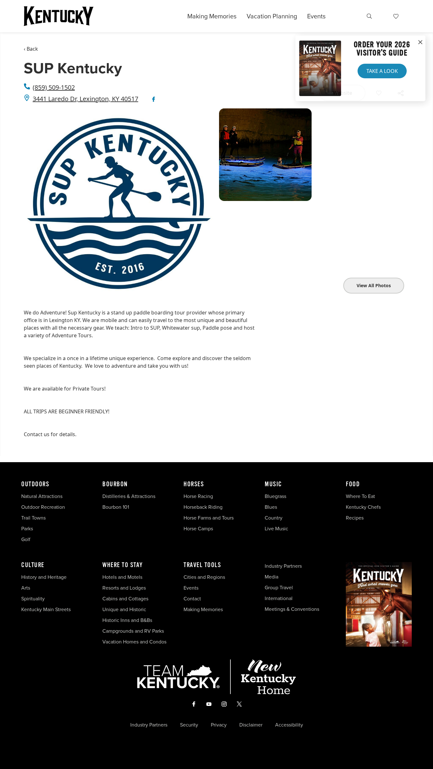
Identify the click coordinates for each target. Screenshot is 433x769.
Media (271, 576)
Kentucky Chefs (363, 506)
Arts (25, 587)
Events (316, 16)
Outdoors (35, 484)
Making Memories (211, 16)
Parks (27, 528)
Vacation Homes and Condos (134, 641)
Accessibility (289, 724)
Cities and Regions (204, 576)
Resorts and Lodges (124, 587)
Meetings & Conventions (292, 608)
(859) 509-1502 (54, 87)
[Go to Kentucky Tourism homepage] (59, 16)
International (279, 598)
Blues (271, 506)
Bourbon (115, 484)
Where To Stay (122, 565)
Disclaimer (250, 724)
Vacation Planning (272, 16)
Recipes (355, 517)
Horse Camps (198, 528)
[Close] (420, 42)
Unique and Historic (124, 609)
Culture (32, 565)
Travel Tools (202, 565)
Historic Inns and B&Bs (127, 620)
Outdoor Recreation (43, 506)
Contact (192, 598)
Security (189, 724)
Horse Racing (198, 496)
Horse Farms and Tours (209, 517)
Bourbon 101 (115, 506)
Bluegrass (275, 496)
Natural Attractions (41, 496)
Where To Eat (360, 496)
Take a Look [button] (382, 71)
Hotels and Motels (122, 576)
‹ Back (31, 48)
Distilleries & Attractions (128, 496)
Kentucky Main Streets (46, 609)
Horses (194, 484)
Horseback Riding (203, 506)
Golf (25, 539)
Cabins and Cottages (125, 598)
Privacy (219, 724)
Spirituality (33, 598)
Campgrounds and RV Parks (133, 630)
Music (273, 484)
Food (353, 484)
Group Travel (279, 587)
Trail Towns (33, 517)
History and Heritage (44, 576)
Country (273, 517)
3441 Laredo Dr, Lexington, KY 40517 (85, 98)
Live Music (276, 528)
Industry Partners (283, 565)
